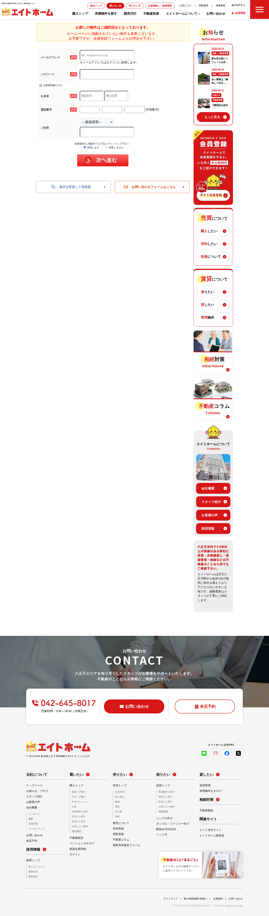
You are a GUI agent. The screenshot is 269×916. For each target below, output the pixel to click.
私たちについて (35, 866)
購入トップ (80, 13)
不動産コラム (120, 838)
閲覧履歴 (208, 5)
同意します (93, 147)
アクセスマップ (35, 828)
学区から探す (77, 816)
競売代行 (130, 13)
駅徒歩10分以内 (164, 828)
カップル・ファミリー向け (170, 822)
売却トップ (119, 785)
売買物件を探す (106, 13)
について (211, 257)
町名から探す (77, 820)
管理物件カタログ (208, 791)
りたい (207, 292)
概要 (30, 819)
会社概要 (208, 488)
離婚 (117, 801)
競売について (120, 822)
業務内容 (32, 871)
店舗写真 (32, 823)
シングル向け (163, 817)
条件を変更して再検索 (75, 187)
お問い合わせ (215, 13)
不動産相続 (205, 810)
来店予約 (31, 840)
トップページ (33, 785)
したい (209, 231)
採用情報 (208, 528)
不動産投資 (151, 13)
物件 (207, 317)
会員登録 (240, 12)
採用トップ (32, 859)
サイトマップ (171, 897)
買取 (117, 806)
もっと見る (212, 117)
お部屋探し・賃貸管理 (174, 6)
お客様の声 (209, 515)
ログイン (240, 5)
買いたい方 (139, 6)
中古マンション (78, 801)
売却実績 (117, 827)
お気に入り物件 (78, 825)
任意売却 (119, 792)
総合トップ (124, 6)
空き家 (118, 811)
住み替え (119, 797)
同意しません (116, 147)
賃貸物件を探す (165, 792)
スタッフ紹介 (211, 501)
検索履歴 (222, 5)
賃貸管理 (204, 785)
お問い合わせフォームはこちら (154, 187)
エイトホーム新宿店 (210, 835)
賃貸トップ (162, 785)
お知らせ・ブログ (35, 791)
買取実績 (117, 833)
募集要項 (32, 876)
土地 (74, 806)
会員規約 (218, 897)
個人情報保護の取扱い (195, 897)
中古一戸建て (77, 797)
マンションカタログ (80, 841)
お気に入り (194, 5)
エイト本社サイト (208, 830)
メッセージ (33, 814)
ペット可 (161, 833)
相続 (117, 816)
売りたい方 (155, 6)
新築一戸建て (77, 792)
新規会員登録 (77, 847)
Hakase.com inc (234, 904)
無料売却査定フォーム (124, 844)
